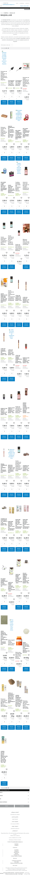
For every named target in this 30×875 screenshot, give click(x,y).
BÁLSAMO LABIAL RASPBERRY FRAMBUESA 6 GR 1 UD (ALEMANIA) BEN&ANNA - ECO (18, 135)
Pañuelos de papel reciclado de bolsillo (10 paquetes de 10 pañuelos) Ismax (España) (26, 82)
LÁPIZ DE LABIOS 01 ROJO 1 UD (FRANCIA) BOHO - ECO (18, 298)
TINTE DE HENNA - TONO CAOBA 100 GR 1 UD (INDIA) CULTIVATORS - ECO (18, 578)
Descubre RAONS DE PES (8, 872)
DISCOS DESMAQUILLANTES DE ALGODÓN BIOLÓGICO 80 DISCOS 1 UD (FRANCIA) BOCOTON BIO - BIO (11, 132)
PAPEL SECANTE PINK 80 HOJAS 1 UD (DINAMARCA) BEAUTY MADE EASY (11, 189)
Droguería (16, 851)
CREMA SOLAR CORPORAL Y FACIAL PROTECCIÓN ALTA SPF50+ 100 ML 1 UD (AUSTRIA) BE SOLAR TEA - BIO (18, 701)
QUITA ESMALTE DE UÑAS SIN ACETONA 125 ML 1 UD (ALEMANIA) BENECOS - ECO (4, 298)
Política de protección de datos (16, 863)
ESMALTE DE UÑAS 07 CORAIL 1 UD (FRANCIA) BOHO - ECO (26, 360)
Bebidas (16, 853)
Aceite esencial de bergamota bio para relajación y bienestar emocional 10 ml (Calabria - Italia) (18, 465)
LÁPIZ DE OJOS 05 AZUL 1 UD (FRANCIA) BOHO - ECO (11, 352)
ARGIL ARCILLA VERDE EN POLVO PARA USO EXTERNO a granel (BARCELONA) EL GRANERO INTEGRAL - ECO (4, 638)
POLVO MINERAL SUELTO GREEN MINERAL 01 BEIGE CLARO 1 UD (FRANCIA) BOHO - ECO (26, 578)
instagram (16, 845)
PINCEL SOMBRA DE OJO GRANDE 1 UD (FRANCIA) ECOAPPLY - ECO (4, 468)
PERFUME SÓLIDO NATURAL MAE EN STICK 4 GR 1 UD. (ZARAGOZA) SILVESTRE (11, 526)
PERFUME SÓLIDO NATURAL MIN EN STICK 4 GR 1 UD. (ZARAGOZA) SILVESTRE (26, 524)
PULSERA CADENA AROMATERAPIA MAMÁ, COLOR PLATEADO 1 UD (4, 582)
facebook (16, 843)
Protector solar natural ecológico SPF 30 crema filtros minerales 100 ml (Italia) (4, 702)
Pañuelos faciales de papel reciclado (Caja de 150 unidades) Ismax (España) (4, 131)
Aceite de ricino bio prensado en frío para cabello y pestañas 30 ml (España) (26, 186)
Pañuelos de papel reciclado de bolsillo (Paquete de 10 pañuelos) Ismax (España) (4, 75)
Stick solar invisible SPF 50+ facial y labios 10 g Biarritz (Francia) (18, 655)
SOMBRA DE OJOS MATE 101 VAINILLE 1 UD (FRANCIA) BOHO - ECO (4, 521)
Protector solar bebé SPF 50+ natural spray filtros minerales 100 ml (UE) (26, 704)
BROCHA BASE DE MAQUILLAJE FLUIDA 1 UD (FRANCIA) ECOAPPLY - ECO (11, 469)
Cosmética (16, 849)
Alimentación (16, 852)
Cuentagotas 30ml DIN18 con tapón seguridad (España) (18, 83)
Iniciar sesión (26, 5)
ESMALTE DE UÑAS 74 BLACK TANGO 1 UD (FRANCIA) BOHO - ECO (4, 411)
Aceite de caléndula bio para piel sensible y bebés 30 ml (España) (18, 409)
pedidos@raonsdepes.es (8, 4)
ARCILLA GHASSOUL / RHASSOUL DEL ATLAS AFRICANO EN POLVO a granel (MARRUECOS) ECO (11, 698)
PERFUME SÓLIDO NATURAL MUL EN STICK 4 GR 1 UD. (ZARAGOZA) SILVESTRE (18, 524)
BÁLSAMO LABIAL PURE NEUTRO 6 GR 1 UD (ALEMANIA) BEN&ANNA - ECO (4, 186)
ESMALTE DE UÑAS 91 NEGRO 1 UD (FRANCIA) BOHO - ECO (11, 410)
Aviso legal (16, 861)
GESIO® (1, 873)
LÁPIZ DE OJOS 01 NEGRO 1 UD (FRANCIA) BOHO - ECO (26, 300)
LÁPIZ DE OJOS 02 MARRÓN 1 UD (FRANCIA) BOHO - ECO (4, 351)
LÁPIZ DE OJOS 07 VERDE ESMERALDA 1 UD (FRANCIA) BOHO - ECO (18, 359)
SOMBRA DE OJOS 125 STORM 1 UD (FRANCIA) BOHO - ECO (26, 468)
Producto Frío (16, 854)
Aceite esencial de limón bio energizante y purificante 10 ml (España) (4, 241)
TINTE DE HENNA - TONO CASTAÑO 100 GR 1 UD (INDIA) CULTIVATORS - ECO (11, 586)
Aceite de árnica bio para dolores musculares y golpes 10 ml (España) (18, 247)
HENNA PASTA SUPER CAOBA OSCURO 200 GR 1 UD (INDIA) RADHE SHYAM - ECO (26, 407)
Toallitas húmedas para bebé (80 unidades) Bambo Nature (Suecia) (17, 186)
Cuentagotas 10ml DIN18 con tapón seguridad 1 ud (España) (11, 83)
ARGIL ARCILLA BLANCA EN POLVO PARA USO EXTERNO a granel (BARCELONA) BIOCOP (26, 647)
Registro (21, 5)
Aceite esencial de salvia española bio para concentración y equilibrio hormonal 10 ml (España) (11, 295)
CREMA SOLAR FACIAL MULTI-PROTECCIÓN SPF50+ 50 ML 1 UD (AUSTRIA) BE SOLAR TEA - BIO (4, 757)
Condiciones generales (16, 860)
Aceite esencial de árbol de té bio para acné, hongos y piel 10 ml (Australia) (11, 240)
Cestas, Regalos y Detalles (16, 856)
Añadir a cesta (4, 102)
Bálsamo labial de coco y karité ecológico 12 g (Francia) (26, 242)
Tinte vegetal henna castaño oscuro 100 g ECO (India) (11, 642)
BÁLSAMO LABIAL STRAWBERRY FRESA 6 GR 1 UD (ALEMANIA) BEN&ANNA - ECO (26, 133)
